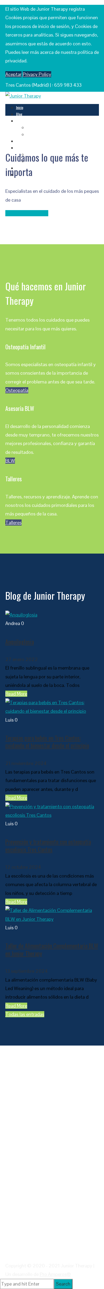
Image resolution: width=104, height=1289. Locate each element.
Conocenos (23, 147)
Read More (16, 694)
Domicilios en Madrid (26, 213)
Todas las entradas (24, 1014)
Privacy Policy (37, 74)
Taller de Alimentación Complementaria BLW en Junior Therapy (51, 949)
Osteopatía (16, 390)
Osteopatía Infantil (40, 127)
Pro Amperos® (55, 1274)
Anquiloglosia (19, 641)
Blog (19, 114)
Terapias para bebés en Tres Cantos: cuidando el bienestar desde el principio (47, 742)
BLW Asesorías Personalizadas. (48, 134)
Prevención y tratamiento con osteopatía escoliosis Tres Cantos (48, 845)
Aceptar (13, 74)
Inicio (19, 107)
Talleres (21, 141)
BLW (10, 461)
